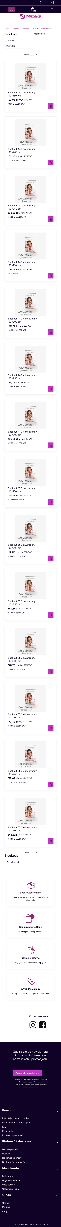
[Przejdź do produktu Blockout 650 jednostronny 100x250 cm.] (30, 754)
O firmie (6, 1203)
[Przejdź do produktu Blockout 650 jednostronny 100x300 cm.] (30, 811)
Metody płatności (10, 1149)
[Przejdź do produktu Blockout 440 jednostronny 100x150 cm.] (30, 246)
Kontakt (6, 1207)
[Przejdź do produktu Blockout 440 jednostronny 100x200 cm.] (30, 302)
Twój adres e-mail (20, 1066)
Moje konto (7, 1176)
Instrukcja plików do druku (15, 1118)
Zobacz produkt (50, 106)
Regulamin (41, 1079)
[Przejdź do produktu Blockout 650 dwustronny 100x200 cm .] (30, 528)
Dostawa (6, 1153)
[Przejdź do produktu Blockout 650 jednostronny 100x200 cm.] (30, 698)
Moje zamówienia (11, 1180)
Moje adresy (8, 1184)
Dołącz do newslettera (27, 1073)
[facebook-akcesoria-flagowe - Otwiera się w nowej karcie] (42, 1025)
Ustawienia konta (10, 1189)
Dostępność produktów (14, 1162)
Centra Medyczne (44, 29)
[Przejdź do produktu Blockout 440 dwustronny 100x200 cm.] (30, 132)
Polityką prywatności (30, 1087)
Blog (4, 1211)
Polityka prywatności (12, 1135)
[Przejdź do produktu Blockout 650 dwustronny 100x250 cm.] (30, 585)
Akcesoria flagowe (12, 29)
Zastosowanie (28, 29)
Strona (26, 54)
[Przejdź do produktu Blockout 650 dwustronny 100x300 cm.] (30, 641)
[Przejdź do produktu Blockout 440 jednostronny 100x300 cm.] (30, 415)
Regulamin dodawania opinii (16, 1122)
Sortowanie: (10, 40)
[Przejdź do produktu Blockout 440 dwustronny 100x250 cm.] (30, 189)
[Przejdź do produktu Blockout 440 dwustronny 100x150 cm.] (30, 76)
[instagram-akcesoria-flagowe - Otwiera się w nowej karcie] (33, 1025)
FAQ (4, 1126)
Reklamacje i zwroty (12, 1157)
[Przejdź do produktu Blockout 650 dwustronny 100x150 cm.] (30, 472)
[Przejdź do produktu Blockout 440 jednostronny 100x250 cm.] (30, 359)
